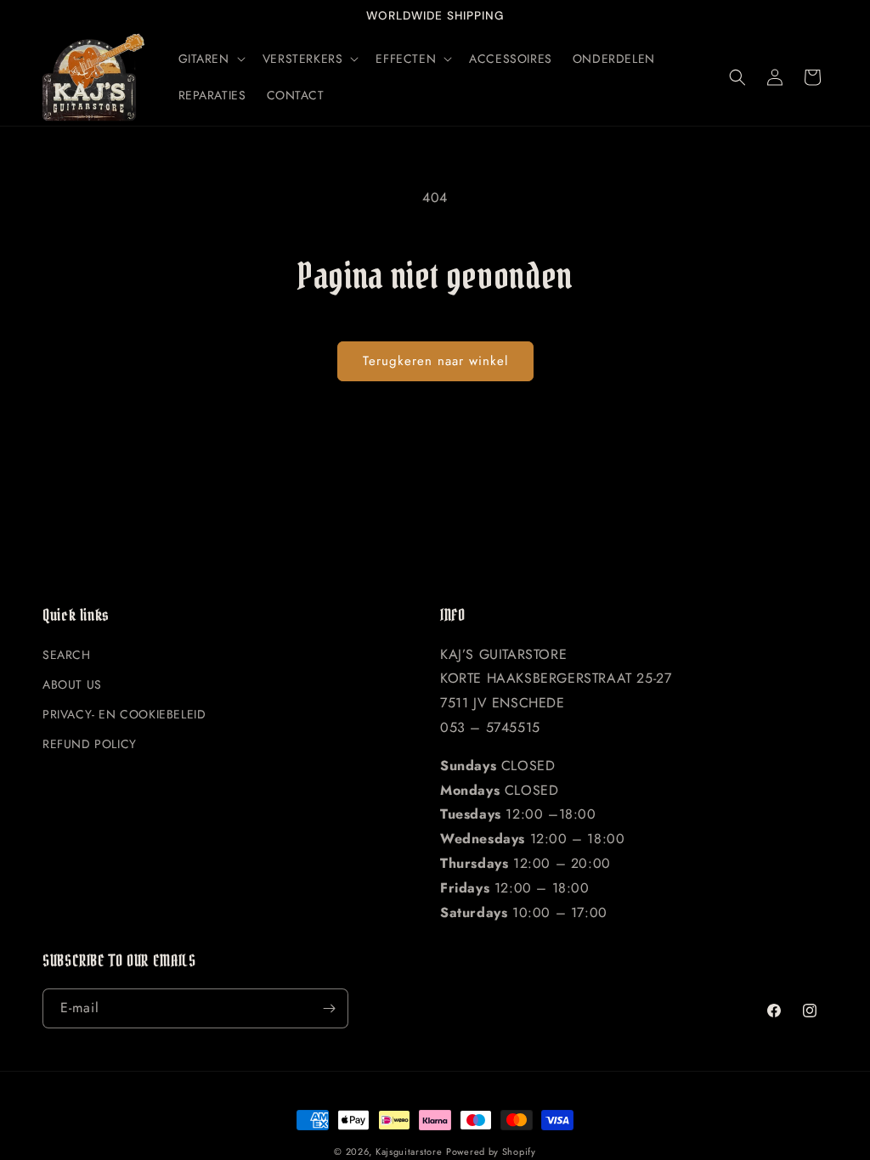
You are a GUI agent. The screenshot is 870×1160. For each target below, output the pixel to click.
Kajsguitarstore (409, 1151)
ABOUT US (72, 684)
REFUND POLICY (89, 743)
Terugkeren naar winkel (435, 361)
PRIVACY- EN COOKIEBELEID (124, 714)
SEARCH (66, 654)
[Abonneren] (328, 1008)
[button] (210, 58)
